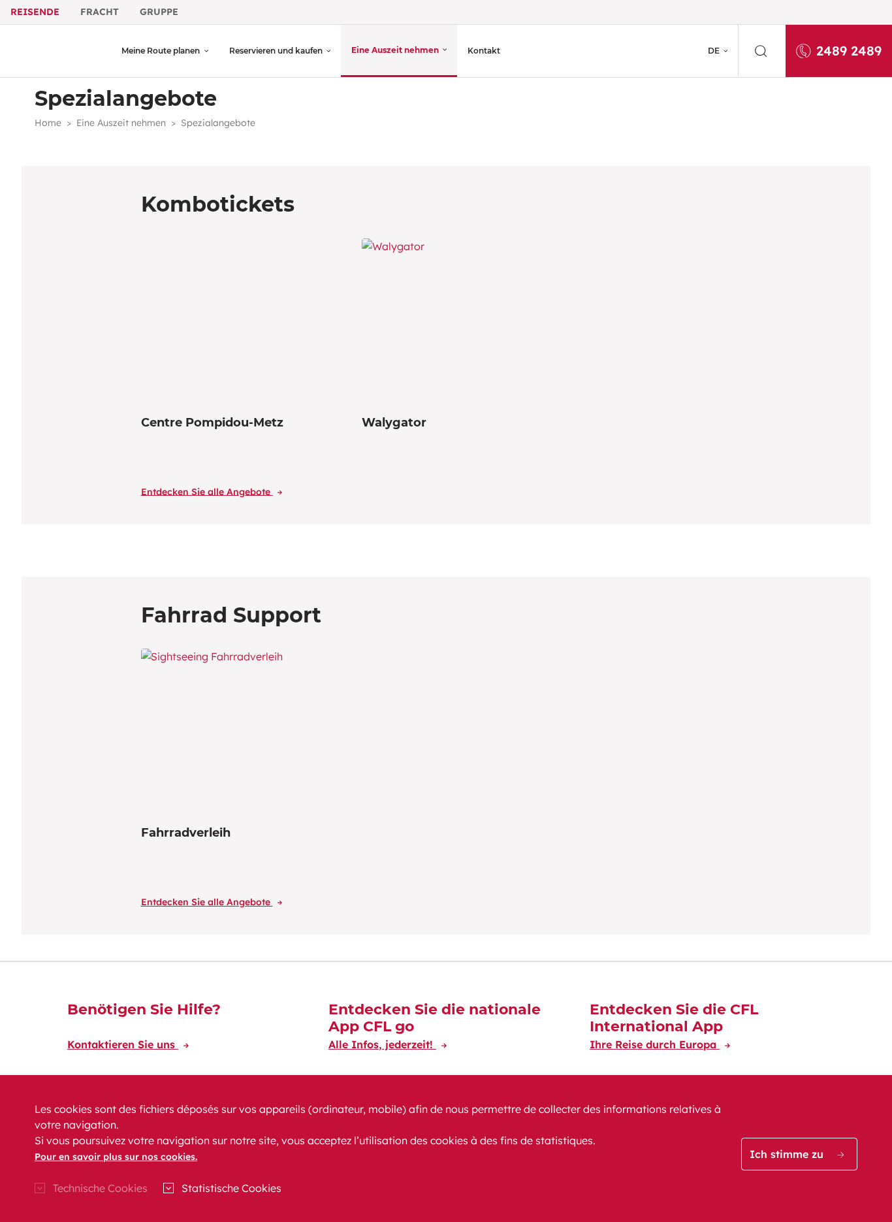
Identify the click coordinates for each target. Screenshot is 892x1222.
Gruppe (159, 12)
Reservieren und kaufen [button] (276, 51)
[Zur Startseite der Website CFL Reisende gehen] (57, 51)
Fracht (99, 12)
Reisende (34, 12)
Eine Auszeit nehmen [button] (395, 50)
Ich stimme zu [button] (788, 1154)
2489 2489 (849, 50)
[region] (446, 1148)
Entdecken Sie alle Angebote (207, 491)
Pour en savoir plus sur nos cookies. (116, 1157)
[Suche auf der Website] (762, 51)
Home (48, 123)
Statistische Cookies (231, 1188)
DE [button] (714, 51)
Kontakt (484, 51)
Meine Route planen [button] (160, 51)
